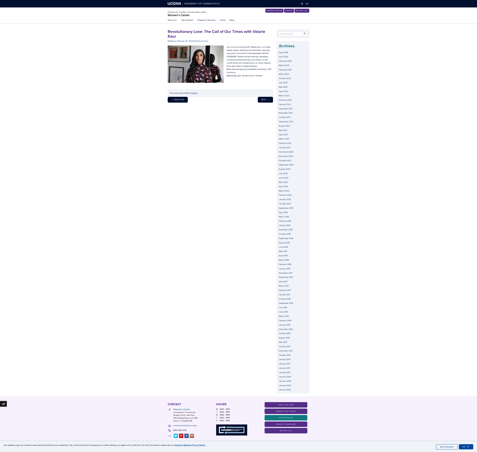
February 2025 (285, 61)
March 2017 (284, 286)
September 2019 (286, 208)
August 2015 (284, 338)
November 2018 (286, 229)
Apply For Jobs (286, 405)
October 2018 (285, 234)
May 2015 (283, 342)
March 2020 (284, 191)
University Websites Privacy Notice (189, 445)
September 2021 (286, 121)
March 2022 (284, 95)
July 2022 (283, 82)
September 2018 (286, 238)
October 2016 (285, 299)
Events (223, 20)
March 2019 (284, 217)
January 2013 (284, 359)
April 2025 (283, 56)
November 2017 (285, 273)
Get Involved (186, 20)
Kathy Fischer (202, 41)
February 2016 (285, 320)
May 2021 (283, 130)
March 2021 (284, 139)
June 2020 (283, 178)
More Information (447, 447)
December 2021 (286, 108)
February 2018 (285, 264)
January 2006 (285, 381)
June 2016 (283, 312)
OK (464, 447)
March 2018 (284, 260)
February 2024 (285, 70)
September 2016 (286, 303)
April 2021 (283, 134)
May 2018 (283, 251)
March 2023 (284, 74)
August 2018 (284, 243)
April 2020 (283, 186)
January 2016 (284, 325)
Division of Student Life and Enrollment (187, 12)
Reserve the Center (286, 411)
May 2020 (283, 182)
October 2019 (285, 204)
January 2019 (284, 225)
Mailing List (302, 11)
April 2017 (283, 281)
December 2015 (286, 329)
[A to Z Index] (307, 4)
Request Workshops (286, 424)
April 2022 (283, 91)
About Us (172, 20)
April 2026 (283, 52)
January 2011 (284, 368)
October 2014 (285, 355)
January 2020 (285, 199)
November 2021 (286, 113)
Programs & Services (206, 20)
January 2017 (284, 294)
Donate (289, 11)
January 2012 (284, 364)
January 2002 (285, 389)
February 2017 (285, 290)
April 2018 (283, 255)
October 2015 (285, 333)
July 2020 (283, 173)
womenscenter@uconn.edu (185, 425)
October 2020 (285, 160)
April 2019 (283, 212)
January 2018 (284, 268)
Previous (177, 100)
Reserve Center (274, 11)
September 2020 (286, 165)
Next (265, 100)
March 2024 (284, 65)
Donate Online (286, 418)
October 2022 (285, 78)
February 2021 (285, 143)
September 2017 (286, 277)
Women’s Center (179, 15)
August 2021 (284, 126)
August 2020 (284, 169)
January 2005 (285, 385)
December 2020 (286, 152)
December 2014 (286, 351)
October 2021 (285, 117)
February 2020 (285, 195)
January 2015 (284, 346)
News (232, 20)
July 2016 (283, 307)
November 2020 (286, 156)
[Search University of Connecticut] (302, 4)
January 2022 (285, 104)
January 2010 (284, 372)
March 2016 (284, 316)
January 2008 (285, 377)
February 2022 (285, 100)
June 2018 (283, 247)
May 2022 (283, 87)
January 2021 (284, 147)
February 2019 (285, 221)
